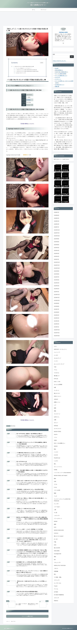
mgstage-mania (63, 32)
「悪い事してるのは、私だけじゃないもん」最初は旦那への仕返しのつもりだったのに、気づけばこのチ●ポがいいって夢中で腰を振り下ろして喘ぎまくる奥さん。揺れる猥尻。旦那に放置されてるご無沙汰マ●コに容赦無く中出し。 (63, 144)
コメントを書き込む (27, 616)
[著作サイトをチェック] (63, 43)
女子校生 (28, 99)
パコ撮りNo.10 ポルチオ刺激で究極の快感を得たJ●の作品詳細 (27, 71)
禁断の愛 (57, 86)
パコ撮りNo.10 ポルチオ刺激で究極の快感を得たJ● (24, 66)
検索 (54, 54)
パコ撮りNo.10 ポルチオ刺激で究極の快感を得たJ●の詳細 (26, 69)
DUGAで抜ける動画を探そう (61, 72)
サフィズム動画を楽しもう (61, 75)
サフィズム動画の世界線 (60, 73)
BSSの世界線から (59, 70)
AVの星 (56, 68)
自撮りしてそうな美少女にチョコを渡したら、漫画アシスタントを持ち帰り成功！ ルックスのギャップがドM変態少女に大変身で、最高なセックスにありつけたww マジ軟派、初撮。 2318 (63, 99)
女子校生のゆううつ (59, 84)
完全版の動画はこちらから (27, 123)
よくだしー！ (58, 79)
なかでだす (57, 77)
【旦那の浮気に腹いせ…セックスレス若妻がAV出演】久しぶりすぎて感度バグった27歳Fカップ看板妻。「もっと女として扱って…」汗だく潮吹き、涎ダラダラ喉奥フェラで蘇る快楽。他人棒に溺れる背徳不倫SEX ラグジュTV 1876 (63, 110)
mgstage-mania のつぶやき (21, 72)
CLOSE (42, 62)
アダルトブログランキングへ (59, 60)
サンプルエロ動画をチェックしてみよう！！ (24, 68)
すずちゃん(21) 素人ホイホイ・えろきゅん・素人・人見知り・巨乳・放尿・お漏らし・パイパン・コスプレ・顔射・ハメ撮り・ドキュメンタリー (63, 134)
